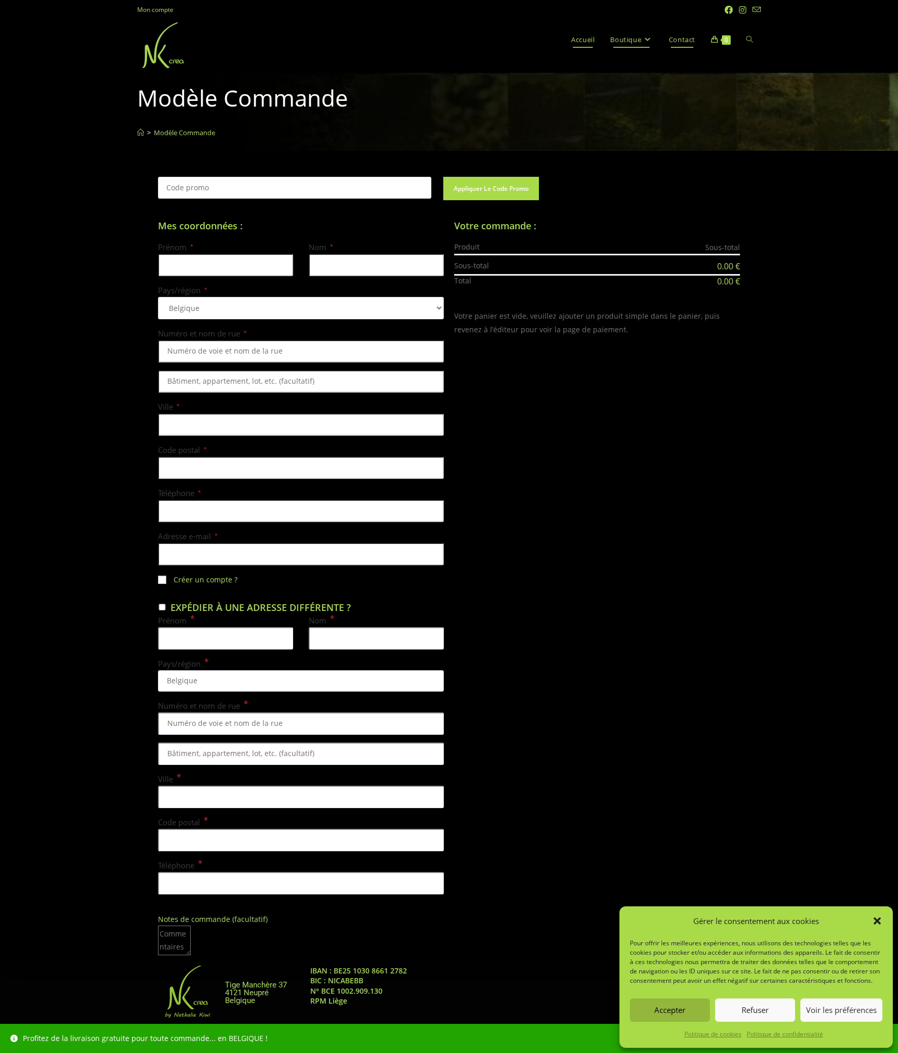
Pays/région (182, 290)
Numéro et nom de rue (202, 333)
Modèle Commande (184, 132)
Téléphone (179, 493)
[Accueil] (140, 132)
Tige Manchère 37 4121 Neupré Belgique (256, 992)
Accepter (669, 1010)
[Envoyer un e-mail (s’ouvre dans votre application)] (755, 10)
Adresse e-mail (188, 536)
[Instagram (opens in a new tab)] (742, 10)
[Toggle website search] (749, 39)
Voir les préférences (841, 1010)
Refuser (755, 1010)
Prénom (175, 247)
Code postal (182, 450)
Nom (321, 247)
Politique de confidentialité (785, 1034)
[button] (877, 921)
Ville (169, 406)
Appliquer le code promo (491, 188)
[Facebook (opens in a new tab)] (728, 10)
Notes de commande (213, 919)
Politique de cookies (713, 1034)
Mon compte (155, 9)
